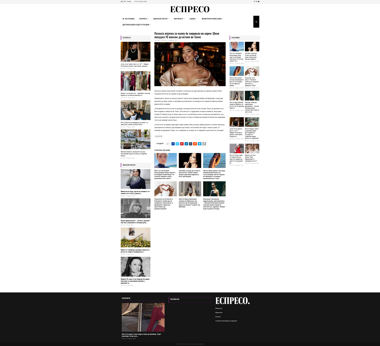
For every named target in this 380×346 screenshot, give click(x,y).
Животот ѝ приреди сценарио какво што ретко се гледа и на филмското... (135, 251)
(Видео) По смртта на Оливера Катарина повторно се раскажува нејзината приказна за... (135, 281)
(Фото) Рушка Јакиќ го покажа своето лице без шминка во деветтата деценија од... (236, 159)
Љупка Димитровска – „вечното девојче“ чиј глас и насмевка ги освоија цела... (135, 222)
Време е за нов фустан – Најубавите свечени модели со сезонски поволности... (135, 94)
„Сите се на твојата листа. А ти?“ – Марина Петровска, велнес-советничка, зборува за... (236, 132)
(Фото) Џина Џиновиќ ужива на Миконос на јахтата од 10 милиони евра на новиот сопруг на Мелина (189, 203)
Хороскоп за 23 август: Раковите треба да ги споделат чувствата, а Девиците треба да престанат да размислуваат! (163, 204)
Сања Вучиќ (158, 136)
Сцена (192, 19)
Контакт (218, 316)
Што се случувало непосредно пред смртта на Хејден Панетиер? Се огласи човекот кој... (236, 57)
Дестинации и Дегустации (136, 25)
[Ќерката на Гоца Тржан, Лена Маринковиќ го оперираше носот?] (252, 148)
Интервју (178, 19)
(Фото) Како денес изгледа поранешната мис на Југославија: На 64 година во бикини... (237, 81)
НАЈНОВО (236, 38)
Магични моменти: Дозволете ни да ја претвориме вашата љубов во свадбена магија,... (134, 154)
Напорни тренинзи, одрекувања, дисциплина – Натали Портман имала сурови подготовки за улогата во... (252, 107)
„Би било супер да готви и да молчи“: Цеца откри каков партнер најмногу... (251, 56)
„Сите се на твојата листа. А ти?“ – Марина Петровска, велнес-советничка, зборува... (135, 65)
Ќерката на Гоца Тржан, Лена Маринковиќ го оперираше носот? (251, 158)
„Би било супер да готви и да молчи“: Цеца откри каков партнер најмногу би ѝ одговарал (189, 173)
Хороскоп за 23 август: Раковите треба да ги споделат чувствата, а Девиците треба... (252, 81)
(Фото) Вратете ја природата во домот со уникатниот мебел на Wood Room (134, 123)
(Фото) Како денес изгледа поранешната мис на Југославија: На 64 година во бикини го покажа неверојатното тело (214, 174)
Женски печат (160, 19)
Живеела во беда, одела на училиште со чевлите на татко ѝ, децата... (135, 192)
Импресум (218, 308)
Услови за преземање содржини (226, 321)
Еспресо (143, 19)
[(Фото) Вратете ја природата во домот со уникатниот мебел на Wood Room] (135, 110)
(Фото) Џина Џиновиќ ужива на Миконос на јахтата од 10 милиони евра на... (237, 105)
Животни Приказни (212, 19)
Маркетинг (219, 312)
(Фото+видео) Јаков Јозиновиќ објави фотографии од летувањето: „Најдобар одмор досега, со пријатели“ (252, 133)
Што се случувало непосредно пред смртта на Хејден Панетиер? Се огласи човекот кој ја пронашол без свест (164, 174)
